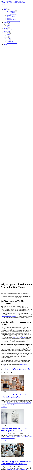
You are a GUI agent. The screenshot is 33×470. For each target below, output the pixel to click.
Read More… (4, 407)
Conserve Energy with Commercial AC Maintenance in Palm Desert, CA (16, 463)
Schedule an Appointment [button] (19, 2)
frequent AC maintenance (19, 337)
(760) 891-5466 (4, 4)
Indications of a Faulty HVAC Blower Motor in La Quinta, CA (15, 396)
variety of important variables (8, 316)
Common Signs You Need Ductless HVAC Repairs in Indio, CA (14, 429)
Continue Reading (16, 403)
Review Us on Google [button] (7, 2)
